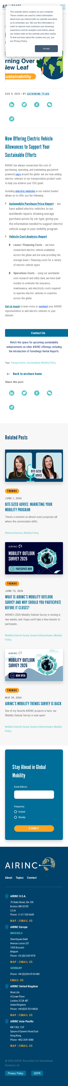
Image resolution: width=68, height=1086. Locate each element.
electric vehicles (25, 191)
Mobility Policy (48, 362)
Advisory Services (14, 532)
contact (43, 306)
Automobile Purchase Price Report (31, 204)
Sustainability (33, 362)
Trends (12, 491)
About (8, 877)
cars (18, 174)
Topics (20, 877)
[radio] (19, 811)
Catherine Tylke (38, 93)
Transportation (18, 362)
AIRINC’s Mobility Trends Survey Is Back (33, 704)
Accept (46, 48)
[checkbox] (34, 814)
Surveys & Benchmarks (41, 635)
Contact (32, 877)
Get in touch (12, 306)
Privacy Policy (15, 1073)
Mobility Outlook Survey (17, 635)
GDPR (37, 1073)
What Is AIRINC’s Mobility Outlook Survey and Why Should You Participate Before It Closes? (33, 602)
